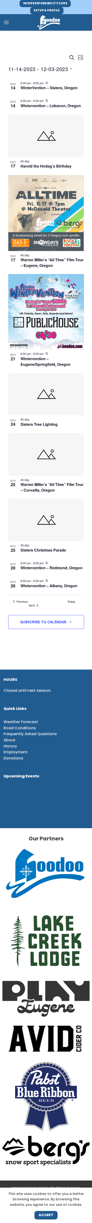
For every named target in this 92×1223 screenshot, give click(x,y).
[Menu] (6, 22)
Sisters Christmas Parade (43, 550)
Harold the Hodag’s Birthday (46, 166)
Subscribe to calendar (43, 622)
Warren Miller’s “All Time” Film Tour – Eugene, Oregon (52, 262)
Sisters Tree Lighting (39, 424)
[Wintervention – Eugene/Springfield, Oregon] (46, 312)
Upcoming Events (21, 776)
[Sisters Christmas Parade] (46, 520)
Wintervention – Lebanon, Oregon (51, 105)
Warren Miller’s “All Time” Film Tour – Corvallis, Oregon (52, 487)
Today (71, 601)
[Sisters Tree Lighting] (46, 394)
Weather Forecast (21, 722)
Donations (13, 758)
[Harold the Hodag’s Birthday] (46, 136)
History (10, 746)
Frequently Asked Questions (30, 734)
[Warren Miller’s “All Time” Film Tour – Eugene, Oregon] (46, 213)
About (9, 740)
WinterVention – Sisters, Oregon (49, 87)
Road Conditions (20, 728)
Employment (16, 752)
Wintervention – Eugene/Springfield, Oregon (46, 361)
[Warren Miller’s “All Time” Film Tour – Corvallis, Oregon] (46, 454)
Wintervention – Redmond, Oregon (52, 567)
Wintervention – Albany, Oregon (49, 585)
